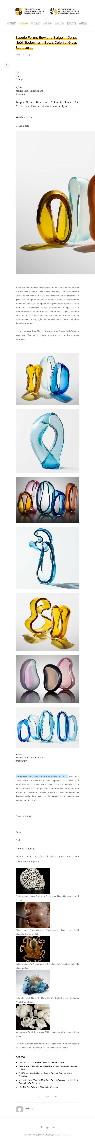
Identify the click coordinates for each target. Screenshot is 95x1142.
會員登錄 (83, 23)
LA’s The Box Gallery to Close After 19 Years (38, 1087)
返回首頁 (11, 23)
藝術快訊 (23, 23)
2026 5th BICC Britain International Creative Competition (43, 1062)
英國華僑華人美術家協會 (45, 1135)
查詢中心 (47, 23)
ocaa (18, 54)
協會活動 (59, 23)
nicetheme (67, 1135)
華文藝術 (35, 23)
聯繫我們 (71, 23)
